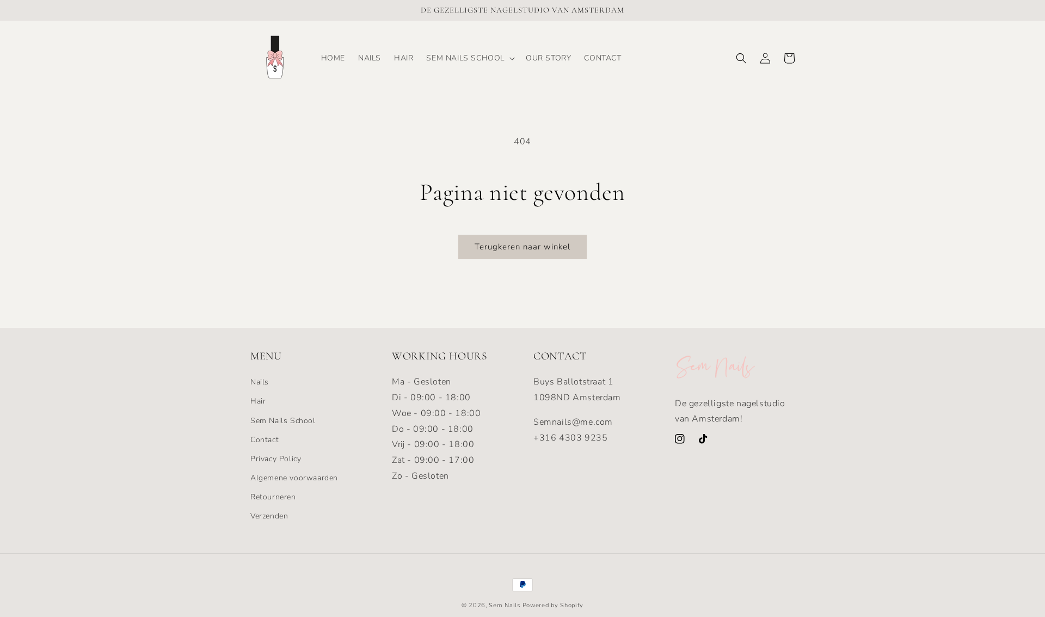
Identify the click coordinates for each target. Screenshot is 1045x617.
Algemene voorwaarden (294, 478)
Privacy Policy (275, 459)
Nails (259, 382)
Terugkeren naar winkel (522, 246)
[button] (469, 58)
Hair (258, 401)
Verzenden (269, 516)
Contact (264, 440)
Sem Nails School (283, 421)
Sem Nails (504, 605)
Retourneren (273, 497)
